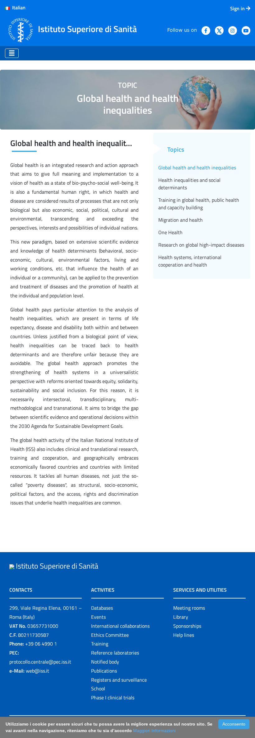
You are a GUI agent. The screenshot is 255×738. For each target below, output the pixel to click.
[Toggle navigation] (12, 53)
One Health (170, 232)
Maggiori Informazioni (154, 730)
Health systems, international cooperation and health (189, 260)
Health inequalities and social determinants (189, 183)
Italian (18, 7)
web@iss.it (37, 670)
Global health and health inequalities (197, 167)
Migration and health (180, 220)
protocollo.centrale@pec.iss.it (40, 661)
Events (98, 617)
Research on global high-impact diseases (201, 244)
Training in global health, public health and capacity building (198, 203)
